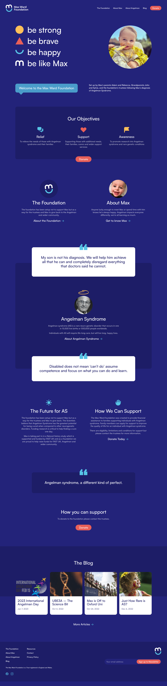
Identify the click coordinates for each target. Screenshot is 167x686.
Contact (30, 653)
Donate (155, 8)
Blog (145, 8)
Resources (31, 649)
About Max (117, 8)
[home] (17, 8)
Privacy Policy (33, 657)
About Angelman (133, 8)
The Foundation (103, 8)
